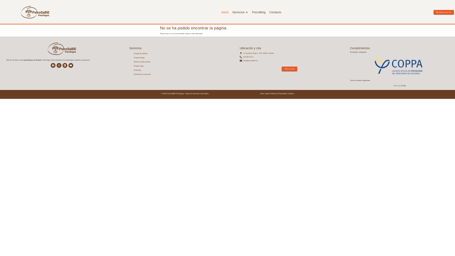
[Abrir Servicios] (246, 12)
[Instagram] (59, 65)
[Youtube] (70, 65)
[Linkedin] (65, 65)
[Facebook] (53, 65)
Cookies (291, 93)
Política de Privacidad (278, 93)
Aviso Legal (264, 93)
